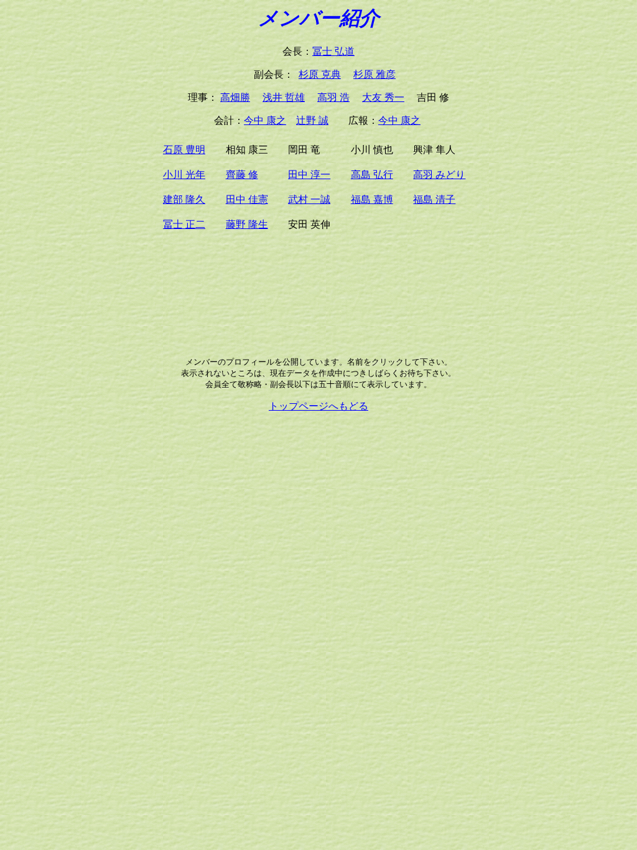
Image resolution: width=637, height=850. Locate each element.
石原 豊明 (184, 149)
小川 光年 (184, 174)
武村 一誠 (309, 199)
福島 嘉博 (372, 199)
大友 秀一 (383, 97)
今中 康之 (265, 120)
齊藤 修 (242, 174)
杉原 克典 (320, 74)
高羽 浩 (333, 97)
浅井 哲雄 (284, 97)
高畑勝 (235, 97)
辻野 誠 (312, 120)
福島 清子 (434, 199)
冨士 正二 (184, 224)
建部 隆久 (184, 199)
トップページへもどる (318, 406)
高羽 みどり (439, 174)
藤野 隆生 (247, 224)
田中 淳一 (309, 174)
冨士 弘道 (333, 51)
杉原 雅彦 (374, 74)
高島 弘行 (372, 174)
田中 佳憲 (247, 199)
